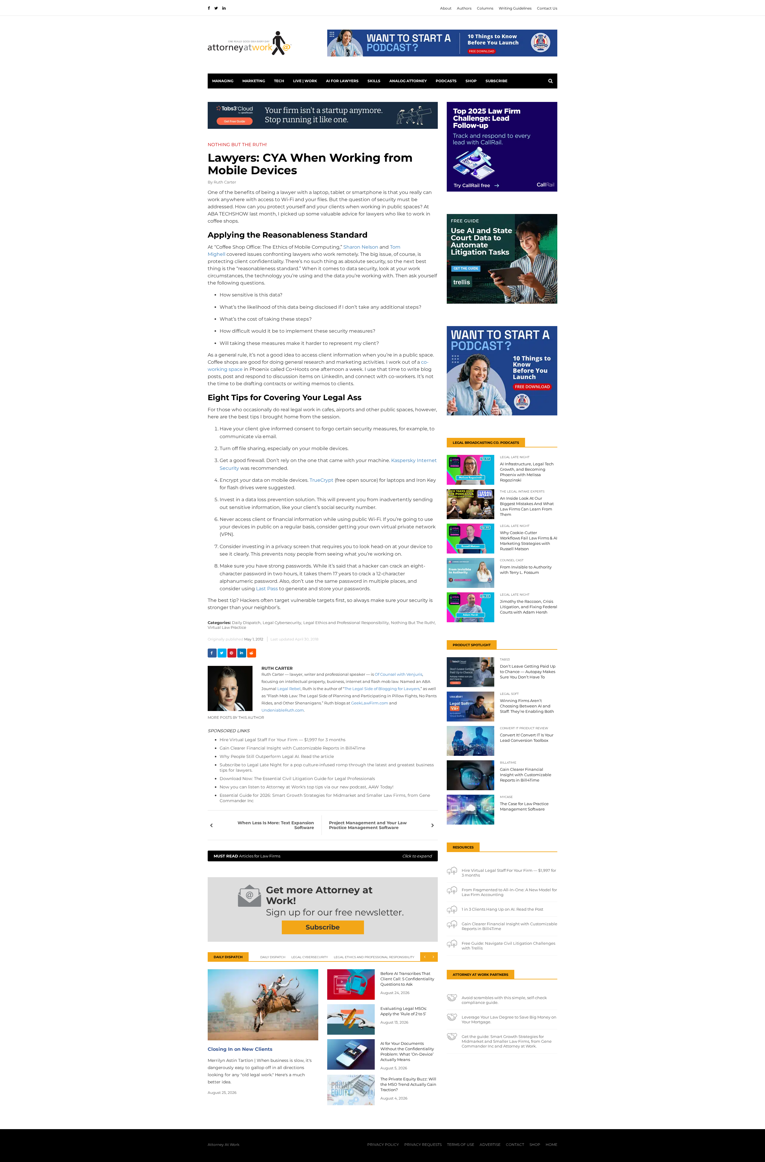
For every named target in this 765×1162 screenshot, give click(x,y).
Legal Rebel (288, 688)
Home (551, 1144)
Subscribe (496, 81)
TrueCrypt (321, 480)
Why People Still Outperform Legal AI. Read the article (277, 756)
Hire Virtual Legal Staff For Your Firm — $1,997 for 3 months (282, 739)
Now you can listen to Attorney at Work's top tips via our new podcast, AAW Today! (307, 787)
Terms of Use (460, 1144)
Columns (485, 8)
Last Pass (267, 588)
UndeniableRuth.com (282, 710)
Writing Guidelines (515, 8)
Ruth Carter (225, 182)
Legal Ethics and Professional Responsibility (374, 957)
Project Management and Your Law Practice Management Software (368, 825)
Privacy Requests (423, 1144)
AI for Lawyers (342, 81)
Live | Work (305, 81)
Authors (464, 8)
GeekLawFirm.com (369, 703)
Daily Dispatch (272, 957)
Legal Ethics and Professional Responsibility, (346, 622)
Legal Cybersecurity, (282, 622)
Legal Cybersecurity (309, 957)
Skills (374, 81)
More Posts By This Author (236, 717)
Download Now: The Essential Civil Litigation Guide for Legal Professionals (297, 778)
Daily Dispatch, (246, 622)
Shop (471, 81)
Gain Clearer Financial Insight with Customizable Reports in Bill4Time (292, 748)
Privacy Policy (383, 1144)
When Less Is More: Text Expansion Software (276, 825)
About (446, 8)
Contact (515, 1144)
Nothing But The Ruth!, (413, 622)
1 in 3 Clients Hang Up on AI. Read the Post (502, 909)
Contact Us (547, 8)
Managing (222, 81)
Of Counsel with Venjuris (398, 674)
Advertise (490, 1144)
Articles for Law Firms (323, 856)
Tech (279, 81)
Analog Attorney (408, 81)
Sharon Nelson (360, 247)
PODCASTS (446, 81)
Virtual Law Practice (227, 627)
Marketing (253, 81)
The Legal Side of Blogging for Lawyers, (382, 688)
